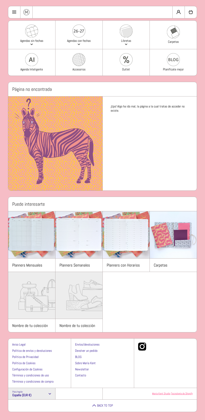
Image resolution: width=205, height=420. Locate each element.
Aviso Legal (19, 344)
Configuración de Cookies (27, 369)
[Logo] (26, 12)
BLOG (78, 357)
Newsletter (82, 369)
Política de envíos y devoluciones (32, 351)
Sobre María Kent (85, 363)
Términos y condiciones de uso (30, 375)
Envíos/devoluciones (87, 344)
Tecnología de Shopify (182, 393)
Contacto (80, 375)
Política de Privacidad (25, 357)
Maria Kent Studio (161, 393)
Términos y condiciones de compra (32, 381)
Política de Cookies (23, 363)
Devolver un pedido (86, 351)
